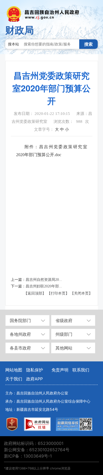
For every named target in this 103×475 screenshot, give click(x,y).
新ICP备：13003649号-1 (28, 456)
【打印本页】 (58, 293)
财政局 (19, 30)
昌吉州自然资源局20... (44, 280)
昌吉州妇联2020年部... (44, 286)
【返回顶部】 (35, 293)
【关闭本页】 (81, 293)
